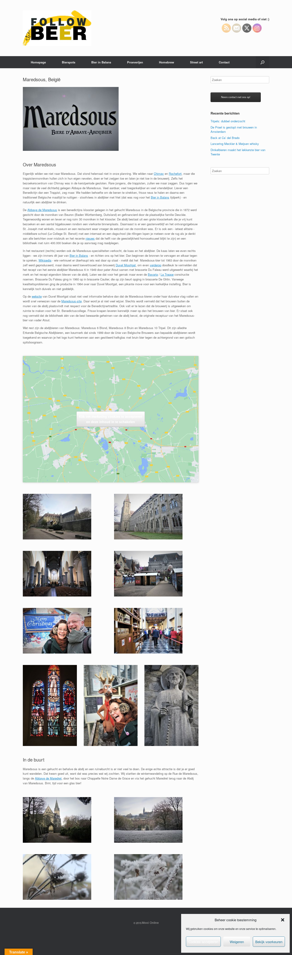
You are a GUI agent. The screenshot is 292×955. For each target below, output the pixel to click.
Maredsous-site (71, 301)
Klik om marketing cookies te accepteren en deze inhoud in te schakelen (110, 419)
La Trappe (167, 274)
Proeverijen (135, 62)
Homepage (38, 62)
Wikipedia (45, 260)
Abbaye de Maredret (48, 778)
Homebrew (166, 62)
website (37, 296)
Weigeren (237, 941)
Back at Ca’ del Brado (225, 138)
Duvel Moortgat (126, 265)
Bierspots (68, 62)
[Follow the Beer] (57, 28)
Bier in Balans (101, 62)
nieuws (90, 238)
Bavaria (153, 274)
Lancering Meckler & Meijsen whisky (235, 143)
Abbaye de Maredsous (42, 210)
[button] (282, 920)
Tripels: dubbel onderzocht (228, 121)
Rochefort (175, 173)
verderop (155, 265)
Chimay (159, 173)
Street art (196, 62)
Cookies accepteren (203, 941)
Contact (224, 62)
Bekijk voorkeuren (268, 941)
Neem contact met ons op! (235, 97)
